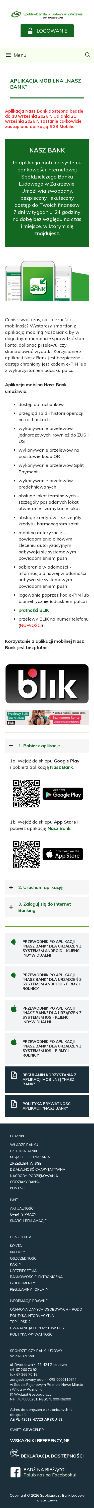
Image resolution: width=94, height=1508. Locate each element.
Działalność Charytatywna (37, 1169)
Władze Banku (24, 1144)
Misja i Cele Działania (30, 1157)
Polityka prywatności (31, 1334)
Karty (15, 1264)
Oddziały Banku (25, 1182)
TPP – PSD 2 (20, 1321)
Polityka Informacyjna (32, 1315)
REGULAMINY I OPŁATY (29, 1289)
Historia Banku (24, 1151)
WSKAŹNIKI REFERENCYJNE (39, 1440)
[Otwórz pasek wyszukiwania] (87, 55)
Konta (16, 1245)
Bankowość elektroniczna (36, 1276)
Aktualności (22, 1208)
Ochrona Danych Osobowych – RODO (46, 1309)
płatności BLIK (34, 610)
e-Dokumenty (22, 1283)
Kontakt (18, 1188)
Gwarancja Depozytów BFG (37, 1328)
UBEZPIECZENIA (23, 1270)
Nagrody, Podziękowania (34, 1175)
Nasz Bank (61, 767)
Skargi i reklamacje (28, 1220)
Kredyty (17, 1252)
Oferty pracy (23, 1214)
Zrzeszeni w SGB (26, 1163)
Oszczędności (23, 1258)
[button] (47, 30)
